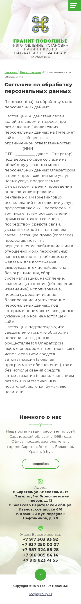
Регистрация (30, 72)
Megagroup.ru (40, 594)
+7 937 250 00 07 (40, 544)
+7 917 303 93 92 (40, 539)
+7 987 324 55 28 (40, 549)
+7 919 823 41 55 (40, 560)
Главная (11, 72)
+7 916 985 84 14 (40, 555)
